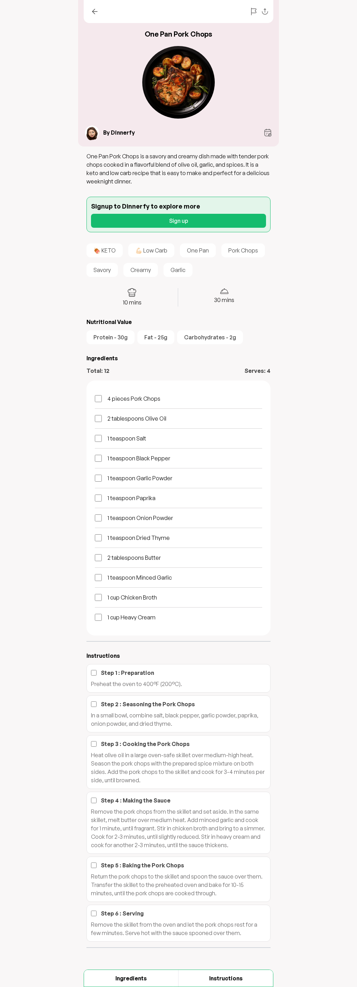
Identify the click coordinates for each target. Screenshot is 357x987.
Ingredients (131, 978)
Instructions (226, 978)
